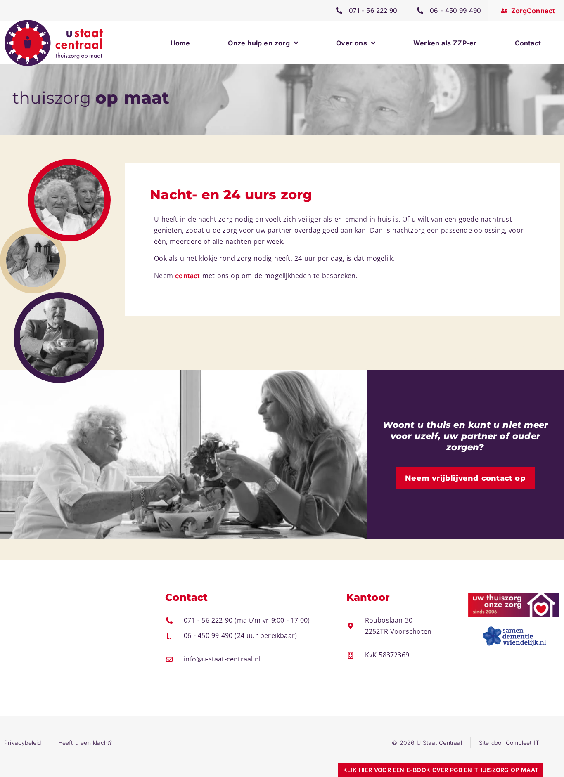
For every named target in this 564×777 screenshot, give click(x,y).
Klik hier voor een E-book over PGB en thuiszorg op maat (440, 769)
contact (187, 276)
